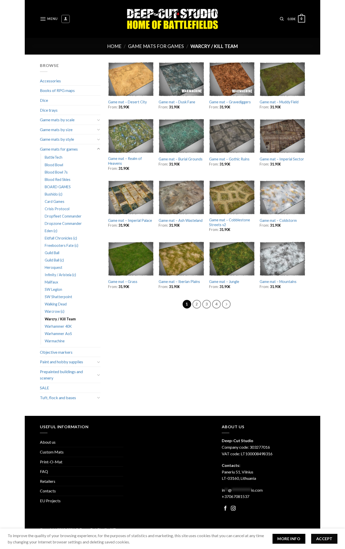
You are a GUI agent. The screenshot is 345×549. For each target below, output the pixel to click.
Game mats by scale (57, 119)
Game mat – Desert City (127, 102)
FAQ (44, 471)
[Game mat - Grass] (131, 259)
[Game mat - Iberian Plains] (181, 259)
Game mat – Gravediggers (230, 102)
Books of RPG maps (57, 90)
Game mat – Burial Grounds (181, 159)
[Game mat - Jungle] (232, 259)
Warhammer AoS (58, 333)
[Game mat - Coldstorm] (282, 197)
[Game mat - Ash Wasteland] (181, 197)
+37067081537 (235, 496)
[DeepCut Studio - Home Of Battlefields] (172, 19)
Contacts (48, 490)
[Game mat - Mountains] (282, 259)
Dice (44, 100)
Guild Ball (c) (54, 260)
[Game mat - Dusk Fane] (181, 79)
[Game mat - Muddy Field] (282, 79)
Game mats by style (57, 139)
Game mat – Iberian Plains (179, 281)
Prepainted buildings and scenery (61, 374)
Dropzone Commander (63, 223)
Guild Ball (52, 253)
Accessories (50, 80)
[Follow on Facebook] (225, 508)
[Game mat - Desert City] (131, 79)
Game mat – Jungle (224, 281)
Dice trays (49, 110)
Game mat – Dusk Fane (177, 102)
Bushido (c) (53, 194)
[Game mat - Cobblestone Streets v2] (232, 197)
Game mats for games (156, 46)
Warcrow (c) (54, 311)
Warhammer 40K (58, 326)
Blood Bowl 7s (56, 172)
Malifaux (51, 282)
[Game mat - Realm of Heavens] (131, 136)
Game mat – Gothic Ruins (229, 159)
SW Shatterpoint (58, 297)
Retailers (47, 481)
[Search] (282, 19)
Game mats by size (56, 129)
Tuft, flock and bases (58, 397)
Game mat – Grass (122, 281)
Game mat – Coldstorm (278, 220)
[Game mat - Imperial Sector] (282, 136)
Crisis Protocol (57, 209)
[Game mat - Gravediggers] (232, 79)
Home (114, 46)
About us (48, 442)
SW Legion (53, 289)
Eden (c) (51, 231)
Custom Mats (52, 451)
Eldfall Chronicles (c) (61, 238)
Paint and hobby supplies (61, 361)
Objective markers (56, 352)
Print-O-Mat (51, 461)
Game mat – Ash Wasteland (181, 220)
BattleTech (53, 157)
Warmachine (55, 341)
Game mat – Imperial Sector (282, 159)
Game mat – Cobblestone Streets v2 (229, 222)
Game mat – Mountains (278, 281)
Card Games (54, 201)
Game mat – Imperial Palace (130, 220)
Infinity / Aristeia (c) (60, 275)
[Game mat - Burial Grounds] (181, 136)
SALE (44, 387)
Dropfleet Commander (63, 216)
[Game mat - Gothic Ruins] (232, 136)
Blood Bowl (54, 165)
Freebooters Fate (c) (61, 245)
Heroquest (53, 267)
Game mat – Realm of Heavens (125, 160)
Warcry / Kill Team (60, 319)
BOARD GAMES (58, 187)
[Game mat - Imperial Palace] (131, 197)
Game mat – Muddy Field (279, 102)
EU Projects (50, 500)
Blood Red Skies (57, 179)
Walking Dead (56, 304)
